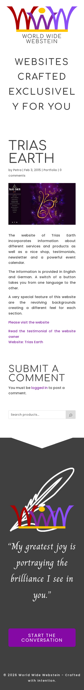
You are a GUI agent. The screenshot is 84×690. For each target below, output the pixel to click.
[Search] (71, 414)
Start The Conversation (42, 637)
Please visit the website (28, 322)
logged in (39, 387)
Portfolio (50, 170)
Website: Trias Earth (25, 342)
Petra (17, 170)
